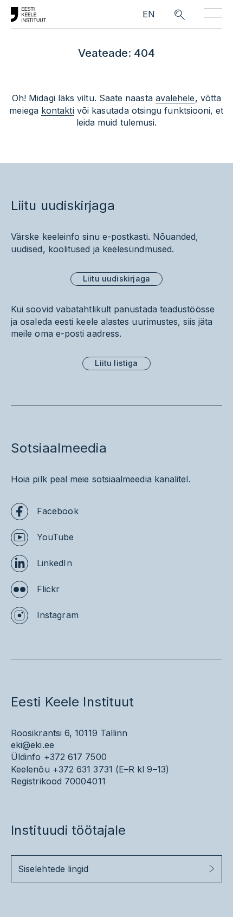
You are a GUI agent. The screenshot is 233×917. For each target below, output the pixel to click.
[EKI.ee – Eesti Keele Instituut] (28, 15)
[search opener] (170, 14)
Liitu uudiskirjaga (116, 278)
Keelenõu (30, 769)
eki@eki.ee (32, 744)
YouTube (55, 537)
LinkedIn (54, 563)
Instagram (58, 615)
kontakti (57, 110)
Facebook (58, 511)
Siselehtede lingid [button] (53, 868)
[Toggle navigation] (213, 15)
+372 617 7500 (75, 756)
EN (149, 14)
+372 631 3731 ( (86, 769)
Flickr (48, 589)
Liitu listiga (116, 363)
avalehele (175, 98)
